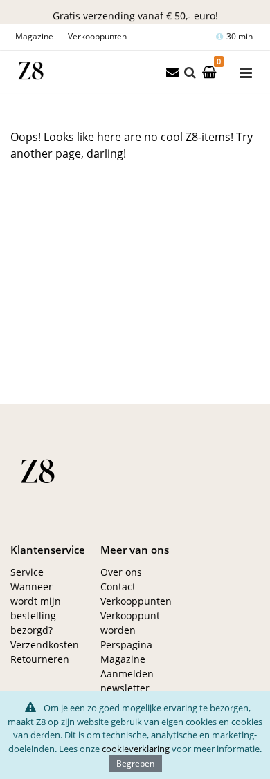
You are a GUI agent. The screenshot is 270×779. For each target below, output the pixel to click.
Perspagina (126, 644)
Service (27, 572)
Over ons (121, 572)
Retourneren (39, 659)
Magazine (34, 36)
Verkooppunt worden (130, 623)
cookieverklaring (136, 748)
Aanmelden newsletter (127, 681)
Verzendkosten (44, 644)
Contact (118, 586)
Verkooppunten (97, 36)
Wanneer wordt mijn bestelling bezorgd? (35, 608)
